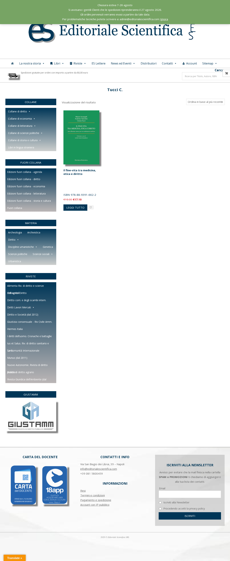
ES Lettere (98, 63)
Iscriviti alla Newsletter (176, 502)
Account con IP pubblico (94, 504)
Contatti (167, 63)
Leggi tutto (75, 207)
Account (191, 63)
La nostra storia (30, 63)
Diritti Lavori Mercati (19, 307)
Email (162, 488)
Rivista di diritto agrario (20, 372)
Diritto (11, 239)
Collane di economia (20, 118)
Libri (57, 63)
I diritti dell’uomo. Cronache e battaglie (29, 336)
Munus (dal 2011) (17, 357)
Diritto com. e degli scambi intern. (26, 300)
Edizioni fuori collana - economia (26, 186)
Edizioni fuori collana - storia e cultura (29, 200)
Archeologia (15, 232)
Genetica (48, 247)
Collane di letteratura (20, 126)
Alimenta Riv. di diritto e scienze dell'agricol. (25, 286)
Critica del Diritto (17, 293)
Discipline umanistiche (21, 247)
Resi (83, 490)
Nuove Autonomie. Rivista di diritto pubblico (27, 366)
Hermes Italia (15, 329)
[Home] (12, 63)
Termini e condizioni (92, 495)
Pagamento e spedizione (95, 500)
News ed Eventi (121, 63)
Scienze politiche (17, 254)
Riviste (77, 63)
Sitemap (207, 63)
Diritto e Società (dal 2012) (22, 314)
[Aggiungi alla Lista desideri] (91, 207)
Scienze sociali (41, 254)
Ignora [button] (164, 19)
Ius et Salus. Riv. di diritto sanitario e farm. (28, 344)
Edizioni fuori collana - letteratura (26, 193)
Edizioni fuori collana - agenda (24, 172)
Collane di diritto (17, 111)
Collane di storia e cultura (23, 140)
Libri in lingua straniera (21, 147)
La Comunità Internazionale (23, 350)
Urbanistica (14, 261)
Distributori (149, 63)
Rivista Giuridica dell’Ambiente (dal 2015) (26, 380)
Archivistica (33, 232)
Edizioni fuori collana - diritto (23, 179)
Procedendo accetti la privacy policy (184, 508)
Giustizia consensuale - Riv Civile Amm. (29, 321)
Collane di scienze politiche (23, 133)
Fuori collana (14, 208)
